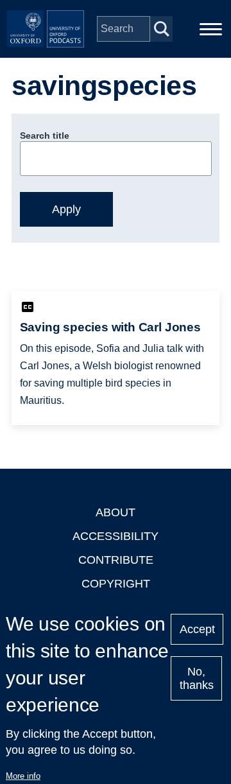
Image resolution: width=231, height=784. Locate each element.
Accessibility (115, 536)
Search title (44, 135)
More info (23, 776)
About (115, 512)
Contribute (115, 559)
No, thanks (197, 678)
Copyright (115, 583)
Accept (197, 629)
